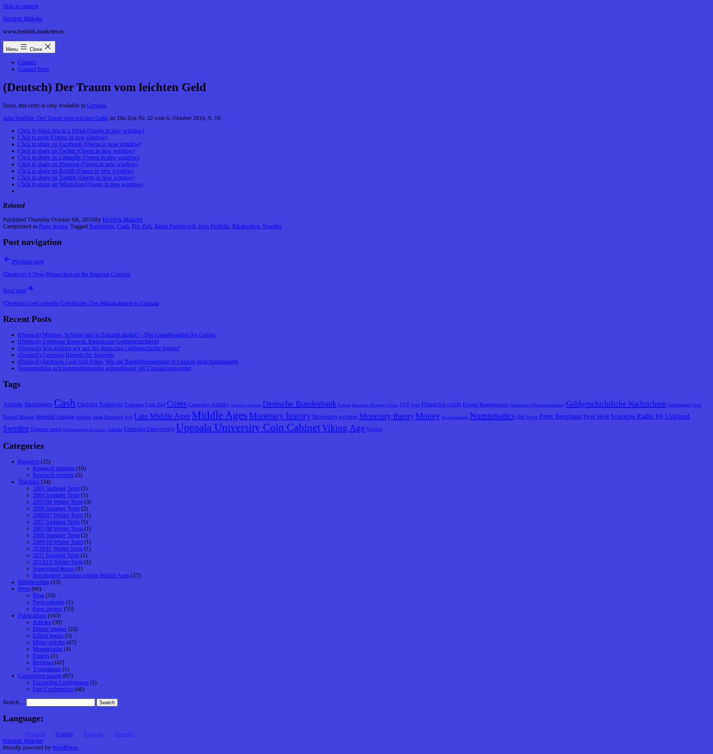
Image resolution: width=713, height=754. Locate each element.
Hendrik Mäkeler (23, 19)
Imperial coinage (55, 416)
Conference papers (40, 676)
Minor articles (49, 642)
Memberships (33, 582)
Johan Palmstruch (174, 226)
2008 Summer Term (56, 535)
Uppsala (115, 429)
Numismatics (492, 415)
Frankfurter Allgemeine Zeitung (537, 405)
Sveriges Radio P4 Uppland (650, 416)
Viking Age (343, 427)
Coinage (134, 404)
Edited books (48, 635)
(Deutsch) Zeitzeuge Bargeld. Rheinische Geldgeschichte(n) (88, 341)
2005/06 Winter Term (58, 502)
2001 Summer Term (56, 488)
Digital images (49, 629)
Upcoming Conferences (60, 682)
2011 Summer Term (56, 555)
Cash (123, 226)
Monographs (47, 649)
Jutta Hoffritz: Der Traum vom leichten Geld (55, 118)
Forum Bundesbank (485, 404)
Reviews (43, 662)
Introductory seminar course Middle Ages (81, 575)
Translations (47, 669)
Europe (344, 405)
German (96, 105)
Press (24, 589)
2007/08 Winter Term (58, 528)
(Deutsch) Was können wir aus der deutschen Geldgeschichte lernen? (99, 348)
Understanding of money (84, 430)
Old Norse (527, 417)
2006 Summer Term (56, 508)
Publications (32, 615)
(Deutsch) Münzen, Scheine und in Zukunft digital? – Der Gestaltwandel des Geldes (116, 335)
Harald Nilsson (18, 417)
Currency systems (246, 405)
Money (428, 415)
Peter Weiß (596, 416)
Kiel (129, 417)
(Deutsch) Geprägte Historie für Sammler (66, 355)
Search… (14, 702)
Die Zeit (141, 226)
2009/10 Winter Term (58, 542)
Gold (697, 405)
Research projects (53, 475)
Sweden (272, 226)
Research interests (54, 468)
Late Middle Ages (162, 416)
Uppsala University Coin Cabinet (248, 427)
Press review (54, 226)
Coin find (155, 404)
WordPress (65, 747)
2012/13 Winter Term (58, 562)
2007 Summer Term (56, 522)
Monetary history (280, 415)
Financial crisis (441, 404)
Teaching (28, 481)
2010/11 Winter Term (57, 548)
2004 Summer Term (56, 495)
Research (28, 461)
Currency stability (208, 404)
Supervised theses (53, 569)
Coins (177, 403)
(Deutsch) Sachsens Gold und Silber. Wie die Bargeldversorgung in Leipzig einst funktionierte (128, 361)
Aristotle (13, 404)
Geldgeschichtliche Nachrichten (616, 403)
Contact (27, 62)
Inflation (83, 417)
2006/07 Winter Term (58, 515)
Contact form (33, 69)
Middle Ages (219, 415)
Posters (41, 655)
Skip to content (20, 6)
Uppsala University (149, 428)
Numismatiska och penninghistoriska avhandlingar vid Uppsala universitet (104, 368)
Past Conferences (53, 689)
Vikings (374, 429)
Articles (42, 622)
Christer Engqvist (100, 404)
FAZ (405, 404)
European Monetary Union (375, 405)
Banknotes (101, 226)
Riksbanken (246, 226)
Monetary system (335, 416)
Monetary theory (386, 415)
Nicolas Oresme (455, 417)
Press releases (49, 602)
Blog (38, 595)
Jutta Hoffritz (213, 226)
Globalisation (679, 404)
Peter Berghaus (560, 416)
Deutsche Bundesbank (299, 403)
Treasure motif (46, 429)
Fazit (415, 404)
